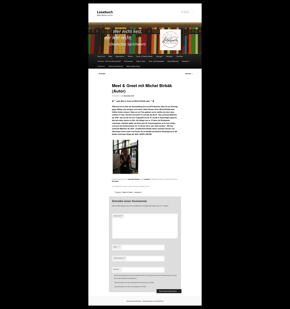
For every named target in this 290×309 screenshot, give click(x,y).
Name (117, 247)
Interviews (179, 56)
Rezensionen (120, 56)
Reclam (130, 56)
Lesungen (159, 56)
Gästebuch (185, 61)
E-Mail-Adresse (119, 258)
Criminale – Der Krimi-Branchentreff (109, 61)
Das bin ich (101, 56)
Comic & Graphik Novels (144, 56)
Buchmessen (128, 61)
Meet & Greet (140, 61)
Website (116, 269)
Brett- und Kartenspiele (156, 61)
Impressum (101, 66)
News (110, 56)
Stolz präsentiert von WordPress (153, 301)
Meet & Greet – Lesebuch (131, 192)
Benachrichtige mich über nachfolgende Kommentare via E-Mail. (134, 282)
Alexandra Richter (134, 179)
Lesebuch (105, 11)
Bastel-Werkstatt (172, 61)
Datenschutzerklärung (116, 66)
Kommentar (118, 216)
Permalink (115, 181)
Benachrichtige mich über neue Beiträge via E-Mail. (130, 286)
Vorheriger (101, 74)
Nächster (189, 74)
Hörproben (169, 56)
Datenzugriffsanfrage (133, 66)
